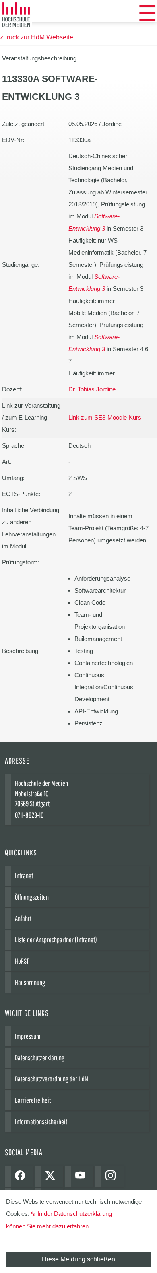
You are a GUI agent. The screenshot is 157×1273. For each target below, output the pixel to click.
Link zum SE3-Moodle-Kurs (104, 417)
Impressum (28, 1036)
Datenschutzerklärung (39, 1057)
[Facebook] (22, 1176)
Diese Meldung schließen (78, 1259)
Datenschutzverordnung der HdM (52, 1079)
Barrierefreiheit (33, 1100)
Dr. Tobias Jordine (92, 389)
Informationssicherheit (41, 1121)
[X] (52, 1176)
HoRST (22, 961)
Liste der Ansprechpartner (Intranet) (56, 939)
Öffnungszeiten (32, 897)
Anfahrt (23, 918)
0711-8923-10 (29, 815)
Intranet (24, 875)
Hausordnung (30, 982)
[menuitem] (147, 13)
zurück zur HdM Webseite (36, 37)
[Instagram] (112, 1176)
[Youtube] (82, 1176)
